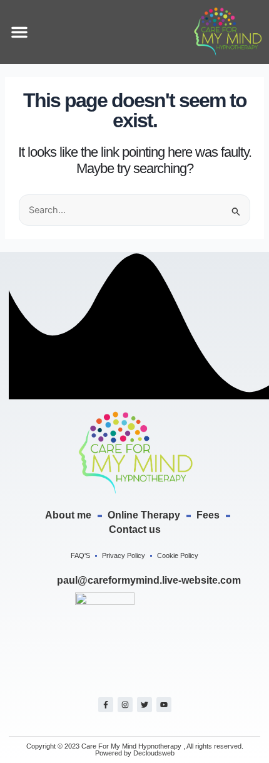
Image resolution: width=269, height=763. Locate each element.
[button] (19, 32)
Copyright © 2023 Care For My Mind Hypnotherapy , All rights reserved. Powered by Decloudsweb (134, 749)
